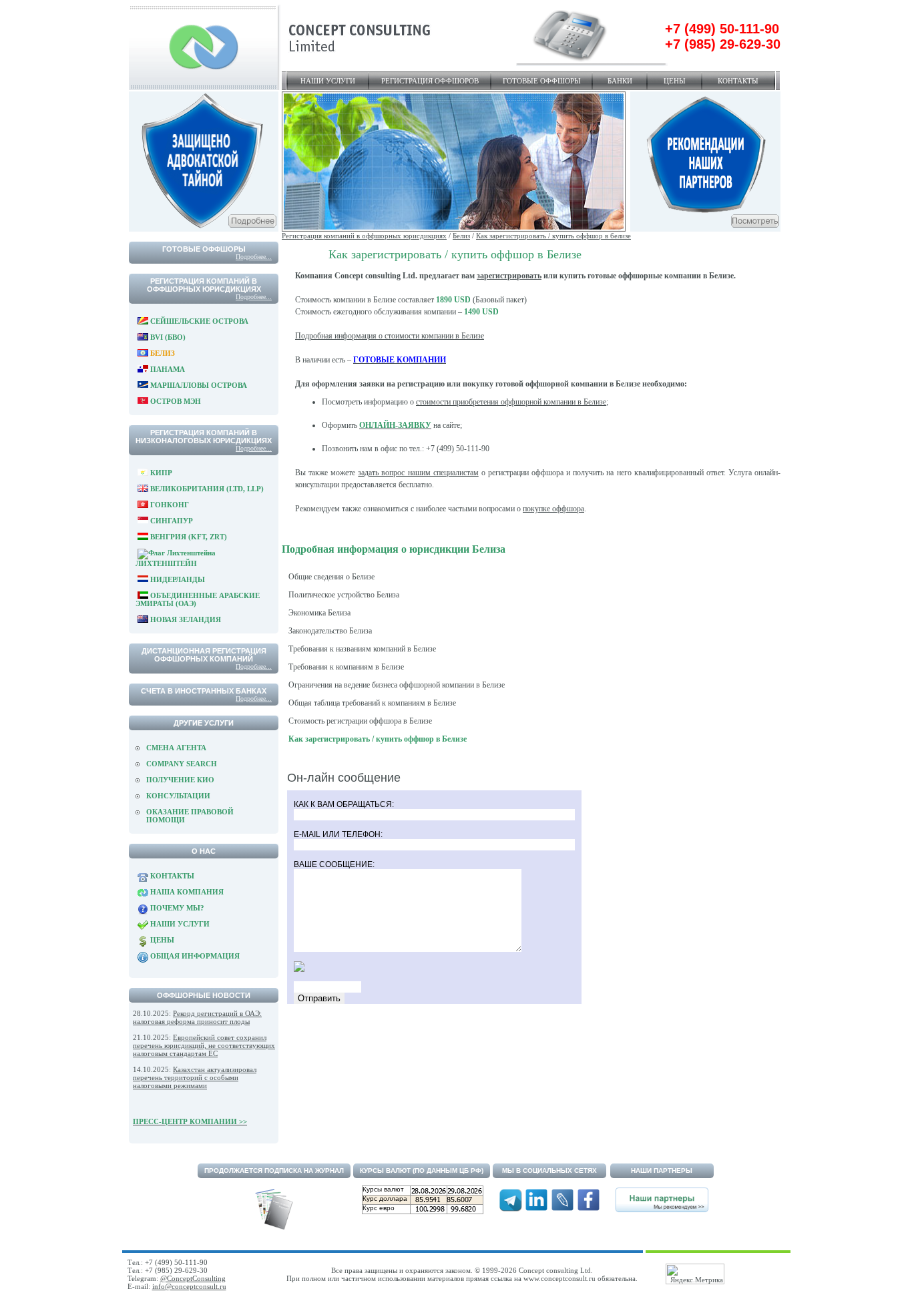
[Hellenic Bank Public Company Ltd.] (705, 229)
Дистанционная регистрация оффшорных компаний (204, 655)
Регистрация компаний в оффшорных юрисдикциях (204, 285)
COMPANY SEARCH (181, 764)
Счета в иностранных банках (203, 691)
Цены (675, 81)
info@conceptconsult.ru (189, 1286)
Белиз (461, 236)
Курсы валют (383, 1189)
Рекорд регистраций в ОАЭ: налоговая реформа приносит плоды (197, 1017)
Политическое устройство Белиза (343, 594)
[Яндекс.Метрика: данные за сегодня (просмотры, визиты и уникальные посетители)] (695, 1274)
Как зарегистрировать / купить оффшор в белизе (553, 236)
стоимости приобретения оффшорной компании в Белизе (511, 402)
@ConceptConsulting (193, 1278)
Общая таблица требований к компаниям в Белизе (372, 703)
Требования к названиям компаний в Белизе (362, 648)
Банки (620, 81)
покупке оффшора (553, 508)
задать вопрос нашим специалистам (418, 472)
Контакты (738, 81)
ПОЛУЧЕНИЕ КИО (180, 780)
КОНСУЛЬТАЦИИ (178, 796)
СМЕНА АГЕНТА (176, 748)
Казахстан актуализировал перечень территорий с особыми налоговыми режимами (194, 1077)
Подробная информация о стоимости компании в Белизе (389, 335)
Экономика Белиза (319, 612)
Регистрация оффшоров (430, 81)
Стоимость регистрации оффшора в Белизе (360, 721)
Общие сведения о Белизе (331, 576)
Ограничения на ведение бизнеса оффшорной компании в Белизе (396, 685)
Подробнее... (254, 256)
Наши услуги (327, 81)
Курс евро (379, 1208)
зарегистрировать (509, 275)
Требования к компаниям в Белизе (346, 667)
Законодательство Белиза (330, 630)
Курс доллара (385, 1198)
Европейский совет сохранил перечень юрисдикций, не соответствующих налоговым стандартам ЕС (204, 1045)
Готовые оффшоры (542, 81)
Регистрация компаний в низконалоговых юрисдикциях (204, 437)
